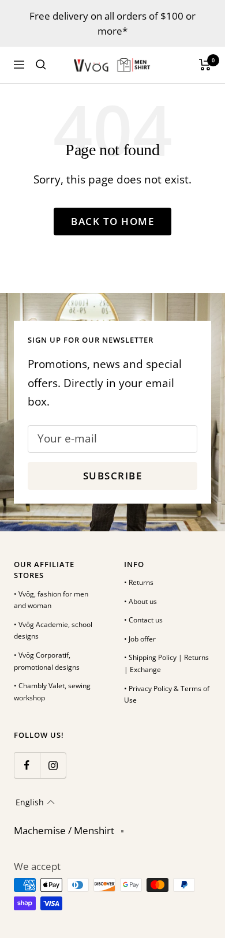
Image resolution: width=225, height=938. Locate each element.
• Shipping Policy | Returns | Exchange (166, 663)
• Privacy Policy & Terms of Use (166, 695)
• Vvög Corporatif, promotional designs (47, 661)
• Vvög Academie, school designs (53, 630)
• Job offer (140, 639)
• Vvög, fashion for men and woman (51, 600)
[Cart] (205, 64)
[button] (35, 802)
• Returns (138, 582)
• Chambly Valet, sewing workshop (52, 692)
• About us (140, 601)
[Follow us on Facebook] (27, 765)
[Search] (41, 64)
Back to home (112, 221)
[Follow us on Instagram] (53, 765)
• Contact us (143, 620)
